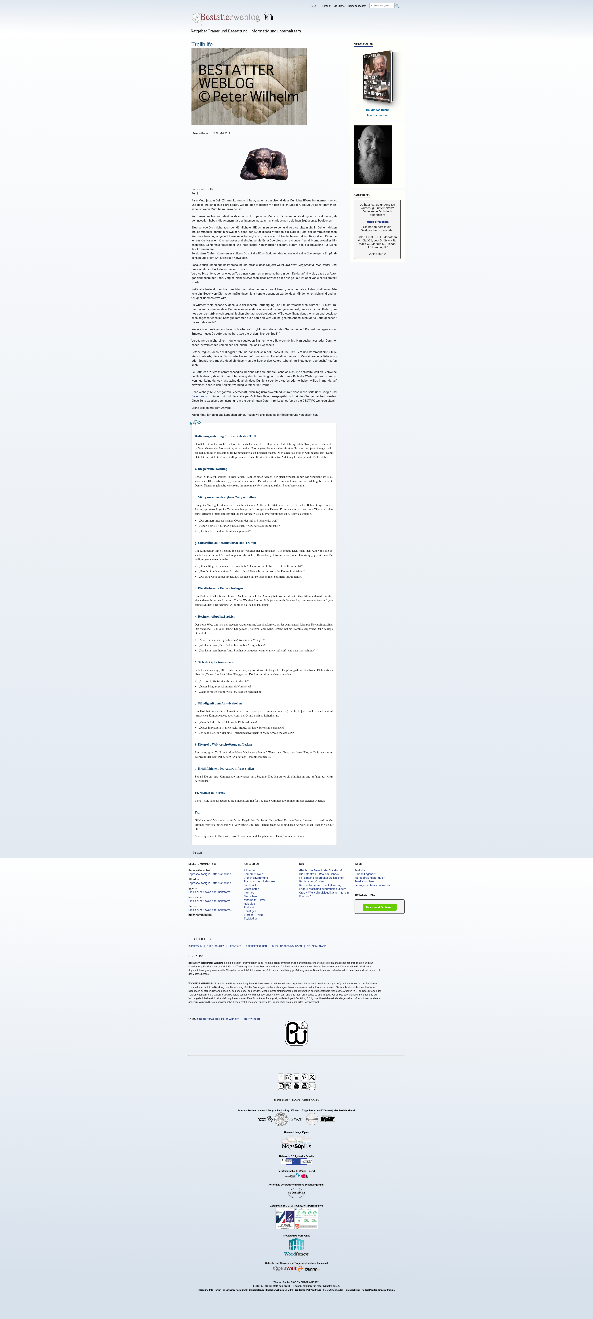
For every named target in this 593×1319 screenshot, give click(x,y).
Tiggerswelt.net (303, 1263)
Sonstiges (250, 911)
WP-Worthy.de (314, 1290)
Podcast (249, 907)
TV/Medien (251, 918)
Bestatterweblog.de (276, 1290)
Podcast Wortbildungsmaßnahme (378, 1290)
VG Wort (295, 1110)
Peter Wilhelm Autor (333, 1290)
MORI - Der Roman (296, 1290)
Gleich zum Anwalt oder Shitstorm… (210, 892)
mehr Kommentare (200, 914)
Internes (249, 892)
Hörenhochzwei (352, 1290)
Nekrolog (249, 903)
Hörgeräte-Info (205, 1290)
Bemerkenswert (253, 874)
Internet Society (247, 1110)
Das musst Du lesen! (379, 907)
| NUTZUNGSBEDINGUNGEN (285, 946)
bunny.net (322, 1263)
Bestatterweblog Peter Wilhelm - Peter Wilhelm (229, 1019)
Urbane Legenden (365, 874)
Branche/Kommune (256, 877)
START (315, 5)
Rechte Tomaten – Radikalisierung (320, 885)
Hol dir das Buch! (377, 110)
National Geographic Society (273, 1110)
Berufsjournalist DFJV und (292, 1171)
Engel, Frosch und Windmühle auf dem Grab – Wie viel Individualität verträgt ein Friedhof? (324, 892)
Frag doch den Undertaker (260, 881)
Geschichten (251, 888)
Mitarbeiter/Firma (255, 900)
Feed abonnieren (365, 881)
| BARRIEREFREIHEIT (254, 946)
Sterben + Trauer (254, 914)
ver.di (312, 1171)
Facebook (197, 396)
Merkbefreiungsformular (370, 877)
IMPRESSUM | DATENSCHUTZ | (208, 946)
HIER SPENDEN (378, 221)
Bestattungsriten (357, 5)
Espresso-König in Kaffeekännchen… (210, 874)
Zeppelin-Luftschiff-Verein (317, 1110)
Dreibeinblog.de (256, 1290)
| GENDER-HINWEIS (314, 946)
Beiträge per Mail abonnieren (372, 885)
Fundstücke (251, 885)
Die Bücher (339, 5)
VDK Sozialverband (344, 1110)
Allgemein (250, 870)
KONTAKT (235, 946)
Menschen (250, 896)
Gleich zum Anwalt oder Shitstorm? (320, 870)
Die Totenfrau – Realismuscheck (319, 874)
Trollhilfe (360, 870)
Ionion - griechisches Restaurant (231, 1290)
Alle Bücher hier (377, 115)
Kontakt (326, 5)
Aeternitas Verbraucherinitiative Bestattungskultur (296, 1184)
